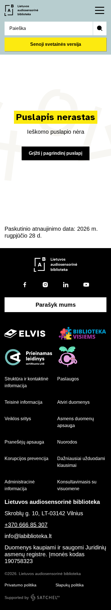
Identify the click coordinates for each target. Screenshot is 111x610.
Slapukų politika (70, 585)
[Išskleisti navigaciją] (99, 10)
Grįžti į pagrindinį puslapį (55, 153)
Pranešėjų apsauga (24, 442)
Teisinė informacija (23, 402)
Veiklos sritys (18, 418)
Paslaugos (68, 378)
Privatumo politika (20, 585)
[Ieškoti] (99, 28)
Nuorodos (67, 442)
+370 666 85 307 (26, 525)
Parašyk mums (56, 305)
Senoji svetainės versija (55, 44)
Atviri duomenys (73, 402)
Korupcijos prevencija (26, 458)
